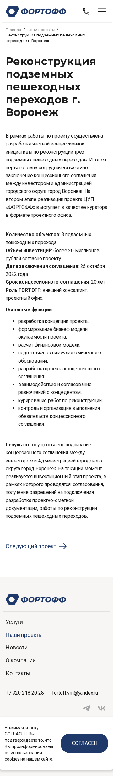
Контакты (18, 673)
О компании (20, 660)
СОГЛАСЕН (84, 743)
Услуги (14, 622)
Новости (17, 647)
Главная (14, 29)
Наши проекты (41, 29)
